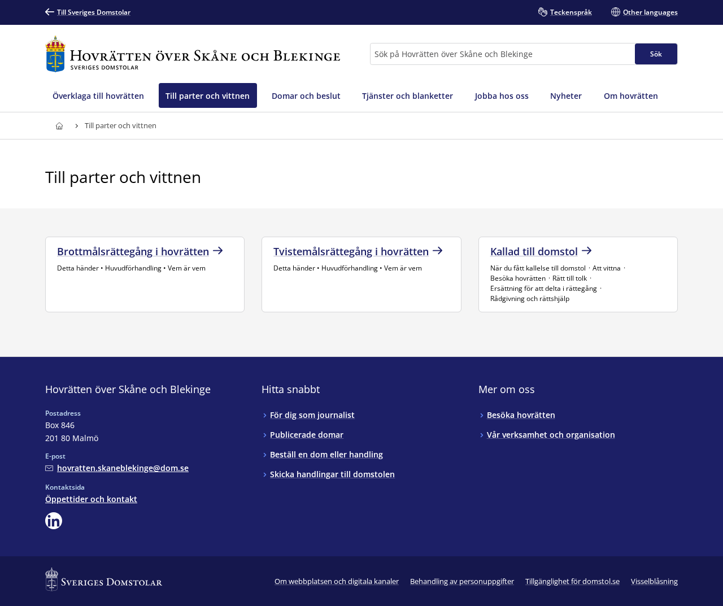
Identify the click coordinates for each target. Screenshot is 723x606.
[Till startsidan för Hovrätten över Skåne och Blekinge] (192, 54)
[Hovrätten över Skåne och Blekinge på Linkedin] (53, 520)
